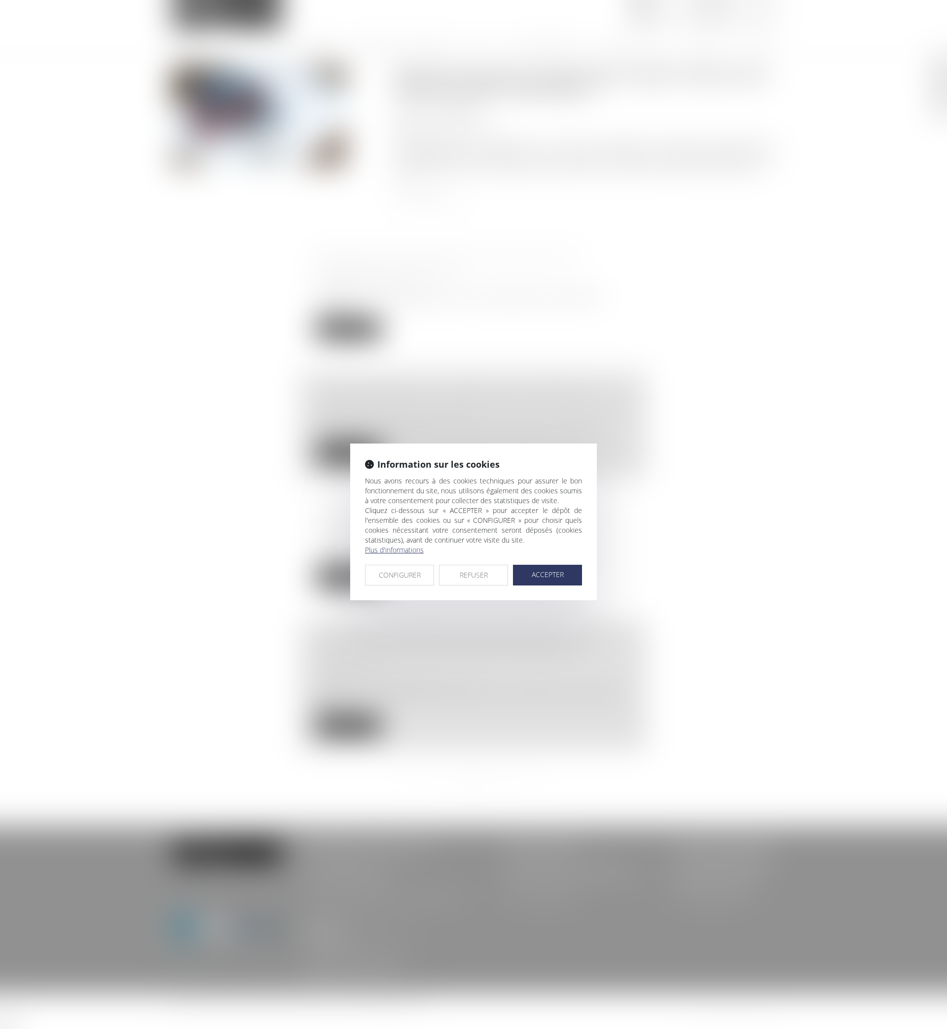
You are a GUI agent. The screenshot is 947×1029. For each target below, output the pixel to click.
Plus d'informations (394, 549)
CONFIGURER (400, 575)
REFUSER (474, 575)
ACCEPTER (548, 574)
